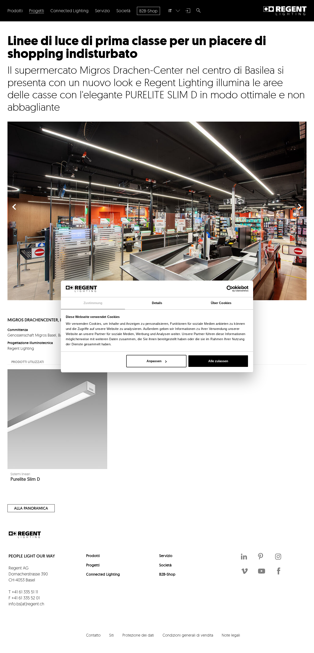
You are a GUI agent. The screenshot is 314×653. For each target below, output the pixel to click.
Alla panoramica (31, 508)
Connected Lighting (103, 574)
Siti (111, 635)
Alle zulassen (218, 361)
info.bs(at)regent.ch (26, 603)
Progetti (93, 565)
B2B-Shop (167, 574)
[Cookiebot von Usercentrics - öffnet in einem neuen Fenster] (229, 288)
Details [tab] (157, 303)
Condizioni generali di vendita (188, 635)
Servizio (165, 555)
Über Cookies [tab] (221, 303)
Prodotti (93, 555)
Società (165, 565)
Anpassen (154, 361)
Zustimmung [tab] (93, 303)
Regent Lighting (285, 11)
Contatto (93, 635)
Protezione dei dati (138, 635)
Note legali (231, 635)
